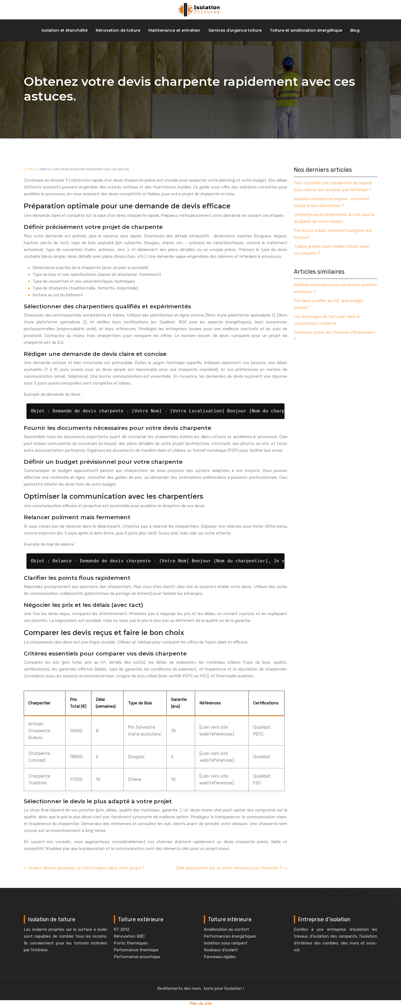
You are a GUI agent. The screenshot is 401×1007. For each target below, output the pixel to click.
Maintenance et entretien (174, 30)
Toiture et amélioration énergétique (306, 30)
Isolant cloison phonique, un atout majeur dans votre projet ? (87, 868)
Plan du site (201, 1003)
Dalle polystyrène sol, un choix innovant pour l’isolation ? (228, 868)
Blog (355, 30)
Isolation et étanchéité (64, 30)
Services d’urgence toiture (235, 30)
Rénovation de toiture (118, 30)
